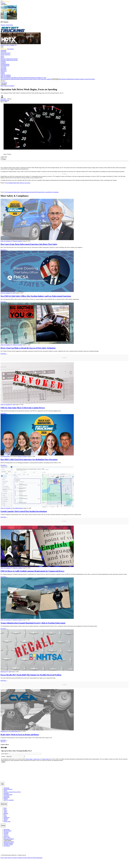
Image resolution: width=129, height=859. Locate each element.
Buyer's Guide (42, 77)
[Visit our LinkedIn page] (3, 748)
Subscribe (3, 25)
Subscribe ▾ (3, 4)
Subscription (3, 79)
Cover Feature (6, 1)
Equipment (3, 61)
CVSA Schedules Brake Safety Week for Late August (17, 182)
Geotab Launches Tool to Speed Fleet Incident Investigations (24, 511)
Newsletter (16, 79)
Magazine (16, 77)
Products (3, 72)
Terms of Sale (17, 857)
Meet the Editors (10, 79)
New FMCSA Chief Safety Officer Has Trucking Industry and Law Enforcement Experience (36, 296)
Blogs (20, 77)
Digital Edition (9, 25)
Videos (12, 77)
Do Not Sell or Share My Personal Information (31, 857)
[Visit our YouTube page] (6, 748)
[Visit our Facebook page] (1, 748)
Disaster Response (5, 53)
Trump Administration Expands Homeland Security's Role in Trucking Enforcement (33, 623)
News (11, 1)
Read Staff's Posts (5, 100)
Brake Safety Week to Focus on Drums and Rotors (20, 735)
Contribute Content (83, 79)
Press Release (91, 79)
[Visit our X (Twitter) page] (4, 748)
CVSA (5, 192)
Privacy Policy (37, 79)
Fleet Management (5, 64)
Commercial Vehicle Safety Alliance (15, 192)
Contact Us (31, 79)
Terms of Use (10, 857)
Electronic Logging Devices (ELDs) (9, 58)
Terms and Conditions (46, 79)
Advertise (21, 79)
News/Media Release (18, 508)
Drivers (2, 56)
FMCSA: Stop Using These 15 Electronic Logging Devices (23, 408)
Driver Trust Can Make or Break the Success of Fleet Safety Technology (28, 348)
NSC (36, 192)
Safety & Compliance (6, 75)
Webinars (33, 77)
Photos (2, 77)
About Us (26, 79)
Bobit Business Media (64, 79)
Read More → (4, 250)
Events (23, 77)
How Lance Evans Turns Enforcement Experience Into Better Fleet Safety (29, 244)
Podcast (37, 77)
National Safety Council (43, 192)
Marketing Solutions (74, 79)
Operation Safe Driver (29, 192)
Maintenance (4, 69)
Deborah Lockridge (17, 241)
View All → (3, 741)
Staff (14, 293)
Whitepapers (28, 77)
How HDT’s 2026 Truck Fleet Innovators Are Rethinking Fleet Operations (29, 459)
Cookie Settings (55, 79)
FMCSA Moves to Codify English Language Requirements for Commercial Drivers (32, 571)
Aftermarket (3, 50)
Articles (14, 1)
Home (2, 85)
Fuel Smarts (3, 67)
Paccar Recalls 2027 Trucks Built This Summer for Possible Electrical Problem (31, 675)
